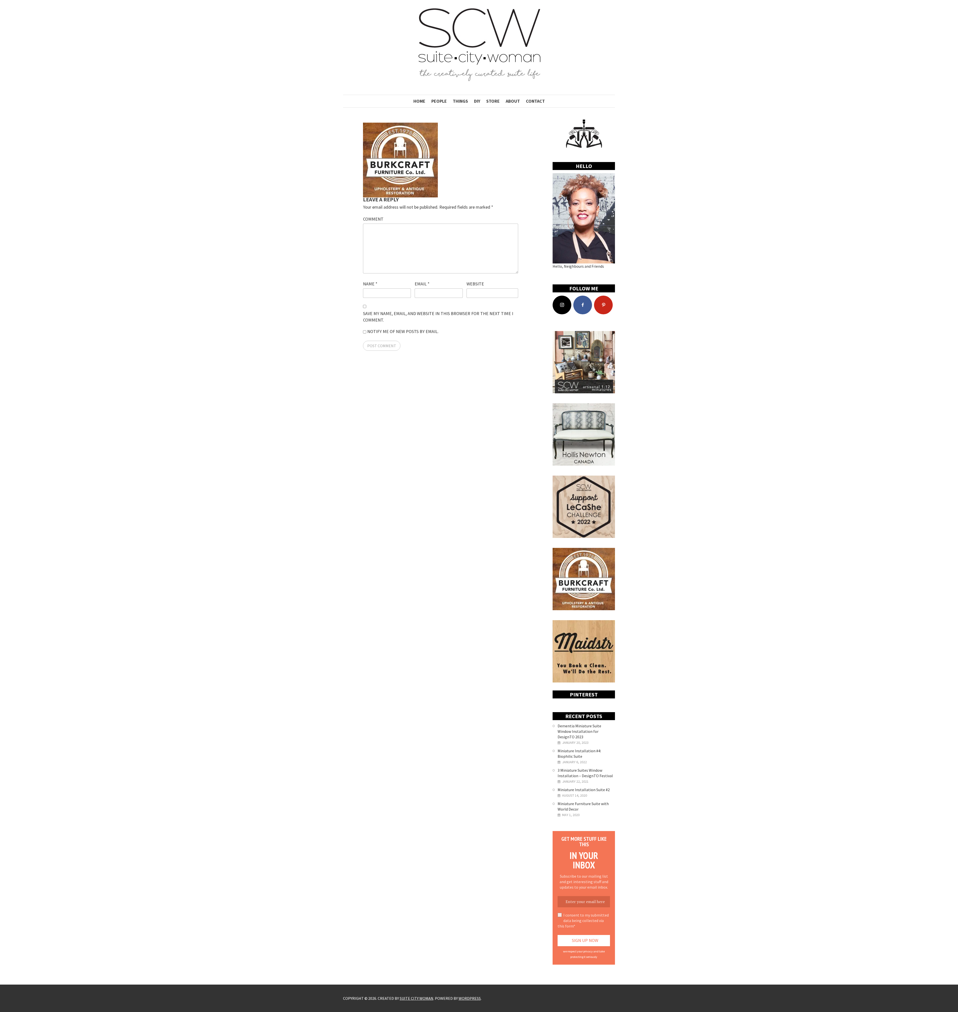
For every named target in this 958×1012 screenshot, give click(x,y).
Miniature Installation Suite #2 (584, 789)
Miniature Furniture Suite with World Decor (583, 806)
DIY (477, 101)
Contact (535, 101)
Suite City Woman (416, 998)
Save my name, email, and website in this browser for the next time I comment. (438, 317)
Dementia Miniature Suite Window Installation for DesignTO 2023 (579, 731)
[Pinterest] (603, 305)
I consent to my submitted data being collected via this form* (583, 920)
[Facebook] (582, 305)
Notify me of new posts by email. (403, 331)
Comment (373, 219)
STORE (493, 101)
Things (460, 101)
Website (475, 284)
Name (370, 284)
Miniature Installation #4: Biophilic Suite (579, 753)
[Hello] (584, 218)
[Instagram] (562, 305)
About (513, 101)
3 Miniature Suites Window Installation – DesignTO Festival (585, 773)
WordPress (470, 998)
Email (422, 284)
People (439, 101)
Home (419, 101)
